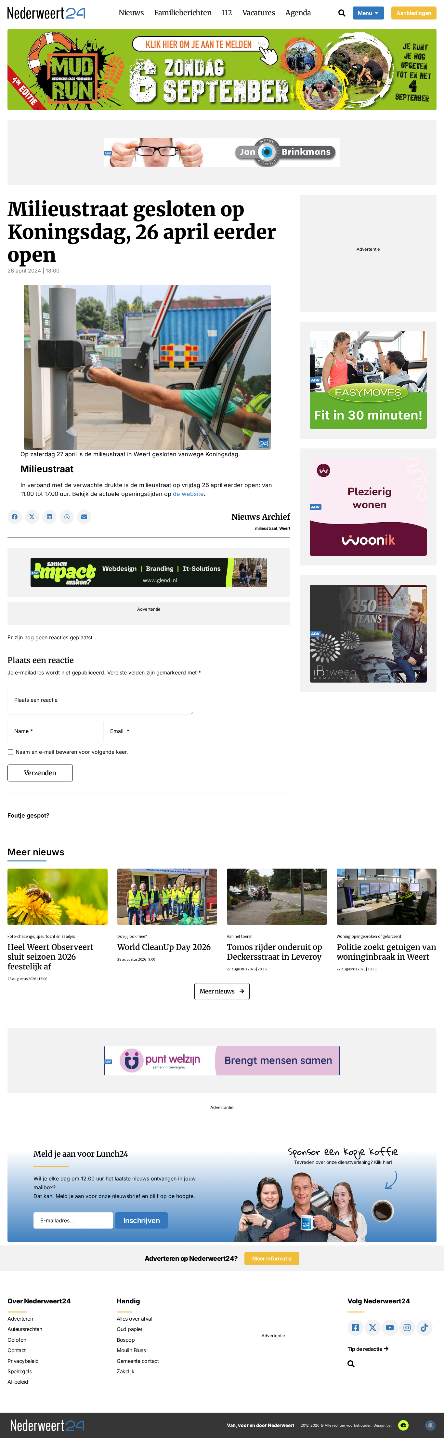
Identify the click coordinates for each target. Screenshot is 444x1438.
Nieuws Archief (260, 517)
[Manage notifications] (430, 1425)
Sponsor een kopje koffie (343, 1151)
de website (188, 493)
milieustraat (266, 528)
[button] (14, 517)
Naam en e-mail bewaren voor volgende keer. (72, 752)
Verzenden (40, 773)
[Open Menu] (376, 13)
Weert (284, 528)
